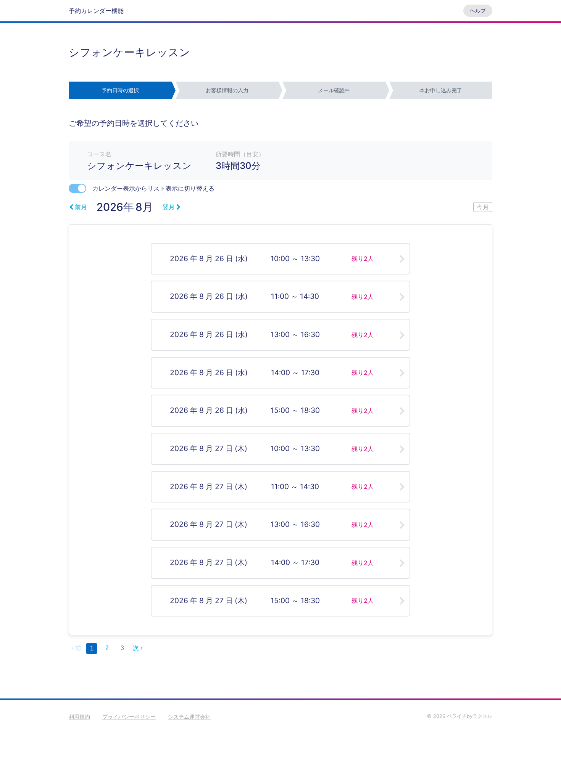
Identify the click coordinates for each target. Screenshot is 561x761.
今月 (483, 207)
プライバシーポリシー (129, 716)
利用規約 (79, 716)
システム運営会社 (189, 716)
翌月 (169, 207)
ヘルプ (478, 10)
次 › (137, 648)
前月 (81, 207)
